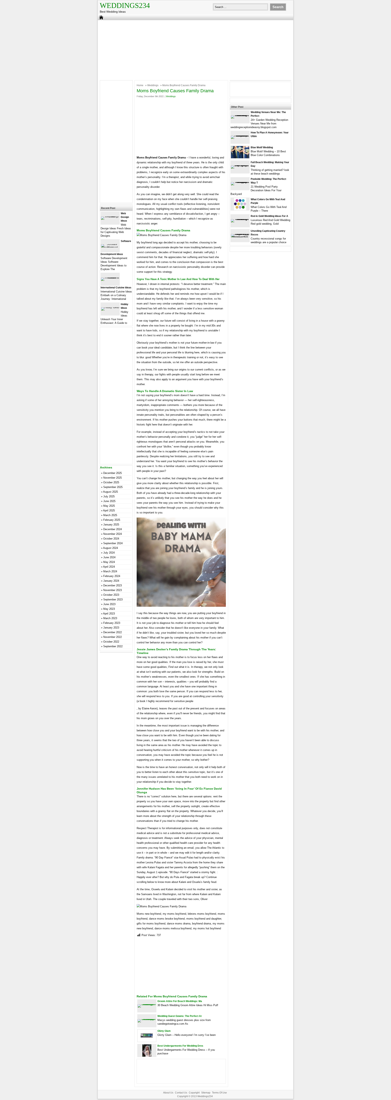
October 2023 (111, 594)
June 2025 (109, 501)
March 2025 (110, 515)
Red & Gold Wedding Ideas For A (269, 216)
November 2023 (112, 590)
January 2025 (111, 524)
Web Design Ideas (125, 217)
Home (140, 85)
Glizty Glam (164, 1031)
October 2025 (111, 482)
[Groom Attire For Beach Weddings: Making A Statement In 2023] (147, 1004)
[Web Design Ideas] (110, 216)
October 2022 (111, 641)
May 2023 (109, 608)
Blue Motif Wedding (262, 147)
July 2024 (109, 552)
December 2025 (112, 473)
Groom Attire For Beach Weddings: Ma (179, 1001)
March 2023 (110, 618)
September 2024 (113, 543)
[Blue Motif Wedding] (240, 157)
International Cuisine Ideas (116, 287)
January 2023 (111, 627)
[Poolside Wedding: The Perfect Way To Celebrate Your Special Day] (240, 182)
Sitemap (205, 1092)
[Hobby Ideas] (110, 307)
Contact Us (181, 1092)
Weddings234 (125, 5)
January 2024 (111, 580)
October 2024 (111, 538)
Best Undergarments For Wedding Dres (180, 1045)
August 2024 (110, 547)
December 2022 (112, 632)
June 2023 (109, 604)
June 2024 (109, 557)
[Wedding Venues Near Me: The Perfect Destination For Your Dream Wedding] (240, 115)
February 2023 (111, 622)
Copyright (194, 1092)
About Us (168, 1092)
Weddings (152, 85)
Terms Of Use (219, 1092)
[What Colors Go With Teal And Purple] (240, 209)
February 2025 (111, 519)
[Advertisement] (195, 49)
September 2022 (113, 646)
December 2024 (112, 529)
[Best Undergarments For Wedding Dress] (146, 1055)
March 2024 (110, 571)
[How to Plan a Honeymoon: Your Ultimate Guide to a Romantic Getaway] (240, 135)
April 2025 (109, 510)
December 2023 (112, 585)
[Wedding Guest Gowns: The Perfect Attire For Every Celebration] (147, 1019)
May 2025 (109, 505)
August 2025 (110, 491)
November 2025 (112, 477)
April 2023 (109, 613)
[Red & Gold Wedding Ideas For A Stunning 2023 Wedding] (240, 219)
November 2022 (112, 636)
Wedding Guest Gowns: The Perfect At (179, 1016)
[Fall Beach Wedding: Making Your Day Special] (240, 165)
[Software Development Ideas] (110, 247)
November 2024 (112, 533)
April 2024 (109, 566)
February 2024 (111, 576)
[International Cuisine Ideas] (110, 277)
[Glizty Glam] (147, 1040)
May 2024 (109, 562)
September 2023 (113, 599)
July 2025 (109, 496)
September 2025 (113, 487)
